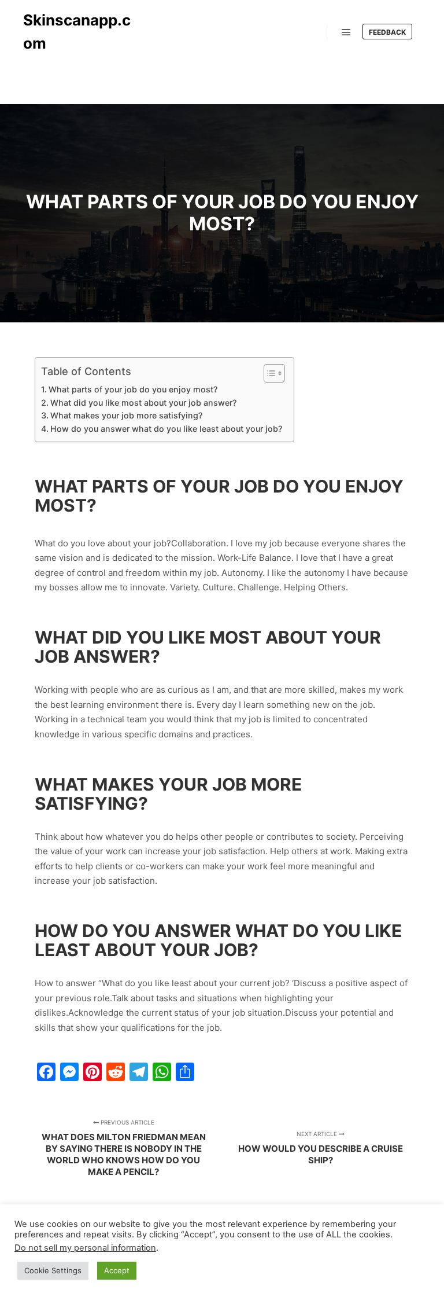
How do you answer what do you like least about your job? (166, 428)
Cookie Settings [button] (53, 1270)
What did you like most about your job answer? (143, 402)
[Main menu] (346, 32)
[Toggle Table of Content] (268, 373)
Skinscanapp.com (77, 31)
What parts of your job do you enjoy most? (133, 389)
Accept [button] (117, 1270)
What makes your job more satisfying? (126, 415)
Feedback (387, 32)
